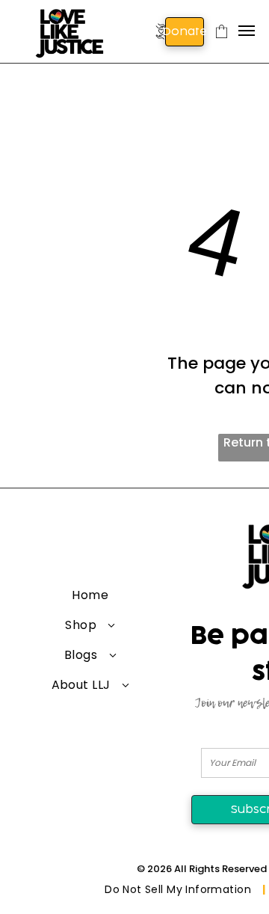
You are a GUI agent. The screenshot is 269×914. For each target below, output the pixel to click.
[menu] (247, 31)
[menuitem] (90, 595)
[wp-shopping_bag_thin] (221, 44)
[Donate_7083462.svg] (161, 42)
